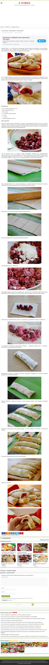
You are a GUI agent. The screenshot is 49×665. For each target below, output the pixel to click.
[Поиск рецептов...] (33, 605)
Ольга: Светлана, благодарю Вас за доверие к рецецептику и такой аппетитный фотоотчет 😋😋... (22, 624)
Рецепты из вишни (6, 538)
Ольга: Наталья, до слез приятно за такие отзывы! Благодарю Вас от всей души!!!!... (19, 616)
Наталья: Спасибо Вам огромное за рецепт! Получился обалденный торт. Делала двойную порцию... (23, 618)
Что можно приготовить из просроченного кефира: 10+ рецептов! (8, 554)
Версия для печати (44, 539)
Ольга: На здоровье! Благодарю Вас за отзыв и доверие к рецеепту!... (16, 614)
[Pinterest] (21, 533)
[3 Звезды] (3, 535)
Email (3, 591)
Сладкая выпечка (15, 27)
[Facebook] (4, 533)
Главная (2, 27)
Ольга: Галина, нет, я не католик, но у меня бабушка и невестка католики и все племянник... (21, 627)
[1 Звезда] (1, 535)
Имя (2, 588)
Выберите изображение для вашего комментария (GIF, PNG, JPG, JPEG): (17, 598)
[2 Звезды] (2, 535)
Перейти (42, 40)
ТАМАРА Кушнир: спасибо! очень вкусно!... (10, 634)
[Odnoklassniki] (8, 533)
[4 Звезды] (4, 535)
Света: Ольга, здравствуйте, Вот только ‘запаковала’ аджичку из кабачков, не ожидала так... (21, 626)
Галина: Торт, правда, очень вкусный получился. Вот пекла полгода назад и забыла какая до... (21, 622)
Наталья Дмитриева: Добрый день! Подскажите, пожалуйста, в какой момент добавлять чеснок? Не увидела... (23, 632)
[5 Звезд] (5, 535)
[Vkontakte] (12, 533)
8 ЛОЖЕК (24, 2)
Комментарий (4, 577)
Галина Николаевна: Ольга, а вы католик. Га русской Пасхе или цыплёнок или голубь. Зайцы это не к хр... (24, 629)
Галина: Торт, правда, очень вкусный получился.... (12, 620)
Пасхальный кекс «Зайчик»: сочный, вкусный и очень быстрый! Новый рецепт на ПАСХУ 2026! (24, 554)
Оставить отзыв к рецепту (8, 32)
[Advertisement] (24, 14)
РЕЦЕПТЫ (7, 27)
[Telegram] (17, 533)
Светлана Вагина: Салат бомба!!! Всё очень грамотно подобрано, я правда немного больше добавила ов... (24, 636)
